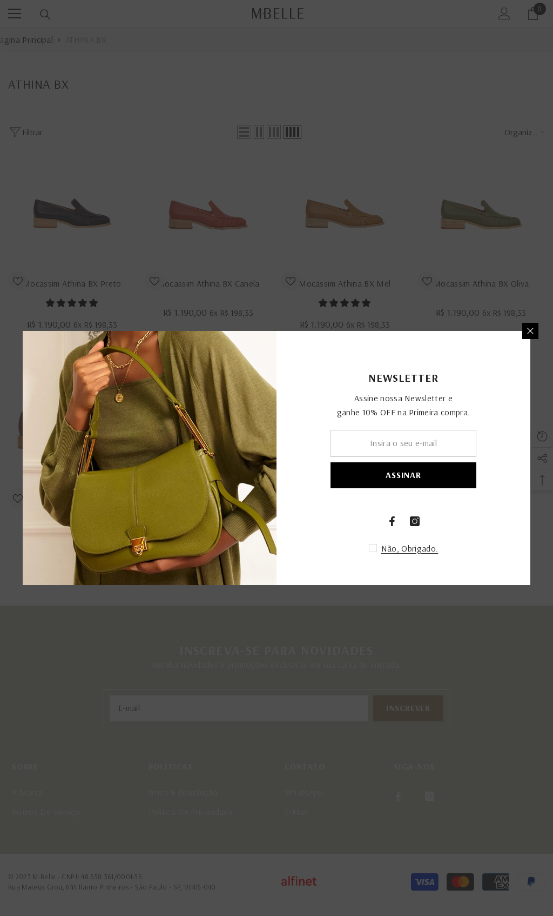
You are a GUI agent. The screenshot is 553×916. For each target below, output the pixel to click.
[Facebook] (392, 521)
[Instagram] (414, 521)
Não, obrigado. (409, 548)
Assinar (403, 474)
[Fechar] (530, 331)
